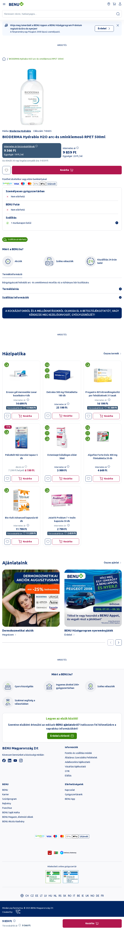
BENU (5, 790)
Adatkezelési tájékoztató (77, 762)
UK (87, 895)
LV (45, 895)
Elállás (68, 775)
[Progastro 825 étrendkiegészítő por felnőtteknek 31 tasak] (102, 375)
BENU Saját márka (11, 812)
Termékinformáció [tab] (12, 274)
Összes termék (111, 353)
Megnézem (8, 634)
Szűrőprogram (9, 799)
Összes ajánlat (111, 562)
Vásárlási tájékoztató (75, 766)
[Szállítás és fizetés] (40, 836)
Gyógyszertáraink (74, 794)
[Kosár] (114, 4)
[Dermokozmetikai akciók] (31, 598)
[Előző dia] (111, 642)
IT (74, 895)
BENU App (70, 799)
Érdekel (102, 28)
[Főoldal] (4, 59)
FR (102, 895)
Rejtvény (6, 803)
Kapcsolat (70, 790)
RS (60, 895)
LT (41, 895)
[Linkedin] (9, 761)
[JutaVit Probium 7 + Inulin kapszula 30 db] (62, 500)
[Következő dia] (118, 642)
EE (36, 895)
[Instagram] (21, 761)
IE (83, 895)
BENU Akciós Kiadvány (13, 821)
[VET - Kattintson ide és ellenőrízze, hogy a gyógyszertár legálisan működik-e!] (70, 877)
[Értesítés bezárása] (117, 25)
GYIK (67, 771)
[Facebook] (4, 761)
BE (78, 895)
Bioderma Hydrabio (20, 131)
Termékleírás (10, 289)
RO (69, 895)
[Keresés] (118, 13)
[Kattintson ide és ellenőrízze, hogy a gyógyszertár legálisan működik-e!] (53, 877)
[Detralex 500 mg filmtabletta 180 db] (62, 375)
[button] (7, 416)
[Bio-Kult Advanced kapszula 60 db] (21, 500)
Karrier (5, 794)
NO (92, 895)
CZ (32, 895)
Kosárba (64, 170)
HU (50, 895)
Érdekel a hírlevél (59, 736)
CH (27, 895)
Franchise (7, 808)
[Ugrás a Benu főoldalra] (16, 4)
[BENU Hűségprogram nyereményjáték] (93, 598)
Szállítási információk (15, 297)
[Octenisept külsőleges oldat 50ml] (62, 438)
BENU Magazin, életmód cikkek (17, 817)
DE (97, 895)
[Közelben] (108, 4)
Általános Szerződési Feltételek (81, 757)
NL (55, 895)
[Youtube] (15, 761)
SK (64, 895)
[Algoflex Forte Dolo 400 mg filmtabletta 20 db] (102, 438)
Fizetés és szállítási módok (78, 753)
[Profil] (120, 4)
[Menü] (4, 4)
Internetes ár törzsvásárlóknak (19, 146)
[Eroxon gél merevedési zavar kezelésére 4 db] (21, 375)
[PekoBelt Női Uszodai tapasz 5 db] (21, 438)
